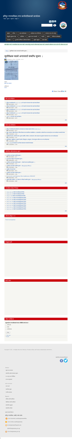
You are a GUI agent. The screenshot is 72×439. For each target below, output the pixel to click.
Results (7, 336)
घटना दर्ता (7, 386)
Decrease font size (55, 21)
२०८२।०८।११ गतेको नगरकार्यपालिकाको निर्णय (16, 209)
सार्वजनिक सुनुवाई (9, 405)
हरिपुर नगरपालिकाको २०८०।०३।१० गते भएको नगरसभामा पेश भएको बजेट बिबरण (23, 113)
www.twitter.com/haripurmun (15, 422)
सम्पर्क (48, 36)
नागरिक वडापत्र (9, 392)
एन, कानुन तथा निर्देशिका (10, 376)
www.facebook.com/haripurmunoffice (17, 418)
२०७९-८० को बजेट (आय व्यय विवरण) (13, 116)
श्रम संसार (44, 39)
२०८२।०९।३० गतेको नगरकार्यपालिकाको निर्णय (16, 203)
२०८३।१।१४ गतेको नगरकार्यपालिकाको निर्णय (15, 195)
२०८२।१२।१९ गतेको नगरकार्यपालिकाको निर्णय (16, 197)
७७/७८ (5, 87)
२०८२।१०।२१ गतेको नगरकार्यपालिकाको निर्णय (16, 201)
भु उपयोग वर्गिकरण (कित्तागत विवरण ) (23, 39)
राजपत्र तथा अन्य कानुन (50, 33)
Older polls (8, 335)
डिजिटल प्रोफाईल (56, 36)
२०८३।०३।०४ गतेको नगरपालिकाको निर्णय (15, 192)
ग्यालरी (42, 36)
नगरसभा (8, 40)
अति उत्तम (9, 324)
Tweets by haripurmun (10, 219)
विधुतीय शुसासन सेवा (11, 36)
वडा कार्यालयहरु (22, 33)
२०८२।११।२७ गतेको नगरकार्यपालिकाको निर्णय (16, 199)
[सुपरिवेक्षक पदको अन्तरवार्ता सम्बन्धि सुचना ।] (11, 71)
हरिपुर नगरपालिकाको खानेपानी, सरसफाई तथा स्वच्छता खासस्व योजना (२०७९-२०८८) (23, 129)
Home (7, 51)
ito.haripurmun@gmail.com (14, 425)
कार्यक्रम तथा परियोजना (35, 33)
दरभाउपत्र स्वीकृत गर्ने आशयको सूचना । (14, 159)
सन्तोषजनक (9, 329)
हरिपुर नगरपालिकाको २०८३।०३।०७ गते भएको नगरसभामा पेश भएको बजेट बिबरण (23, 102)
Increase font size (50, 21)
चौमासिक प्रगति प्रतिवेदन (11, 402)
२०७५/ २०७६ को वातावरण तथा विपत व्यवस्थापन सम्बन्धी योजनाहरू (19, 143)
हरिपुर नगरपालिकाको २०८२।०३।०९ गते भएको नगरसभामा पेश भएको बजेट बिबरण (23, 106)
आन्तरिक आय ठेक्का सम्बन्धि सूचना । (14, 155)
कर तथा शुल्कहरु (9, 379)
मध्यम (8, 327)
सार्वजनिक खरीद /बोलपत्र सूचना (12, 373)
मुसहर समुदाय (37, 39)
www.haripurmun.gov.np (13, 431)
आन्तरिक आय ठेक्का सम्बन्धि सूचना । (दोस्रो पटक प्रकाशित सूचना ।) (20, 162)
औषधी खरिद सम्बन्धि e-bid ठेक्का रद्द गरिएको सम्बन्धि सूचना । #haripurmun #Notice (23, 179)
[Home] (62, 5)
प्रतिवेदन (21, 36)
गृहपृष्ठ (8, 33)
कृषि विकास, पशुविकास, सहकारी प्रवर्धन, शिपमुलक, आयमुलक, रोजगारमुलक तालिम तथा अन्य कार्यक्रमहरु (27, 139)
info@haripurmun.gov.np (13, 428)
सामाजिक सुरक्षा (9, 389)
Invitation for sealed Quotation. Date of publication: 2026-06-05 (20, 176)
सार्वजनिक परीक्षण (9, 408)
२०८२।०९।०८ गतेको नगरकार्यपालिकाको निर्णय (16, 207)
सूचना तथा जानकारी (32, 36)
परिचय (13, 33)
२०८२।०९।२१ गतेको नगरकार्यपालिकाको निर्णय (16, 205)
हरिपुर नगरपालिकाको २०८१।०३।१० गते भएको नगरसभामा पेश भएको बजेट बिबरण (23, 109)
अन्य (66, 120)
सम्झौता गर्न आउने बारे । (11, 169)
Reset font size (53, 21)
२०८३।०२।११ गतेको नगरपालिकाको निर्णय (15, 194)
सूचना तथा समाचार (8, 83)
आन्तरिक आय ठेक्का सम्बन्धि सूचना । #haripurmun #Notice (18, 165)
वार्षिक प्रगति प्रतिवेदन (10, 399)
